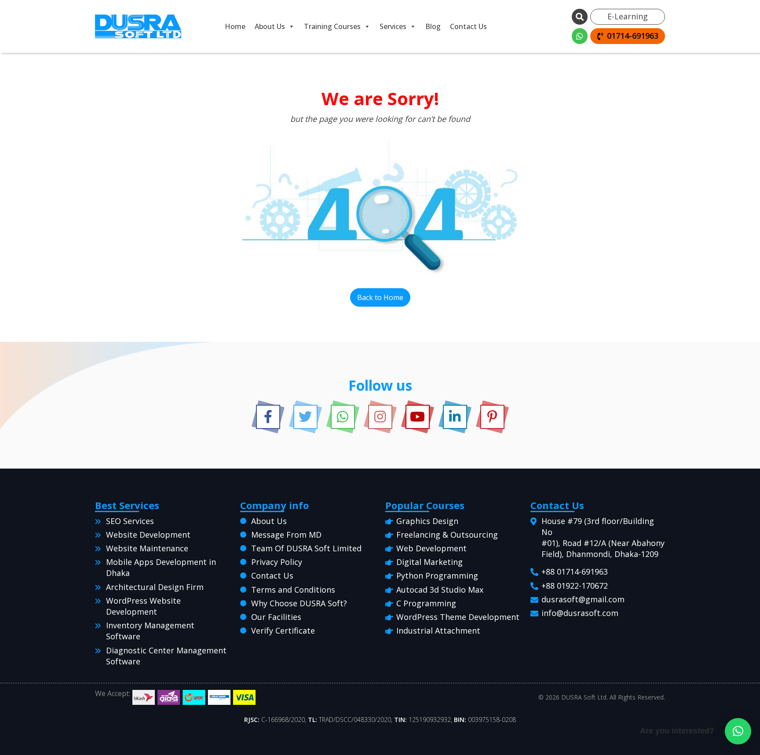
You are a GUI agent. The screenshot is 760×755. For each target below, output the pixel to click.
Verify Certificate (283, 630)
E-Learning (627, 16)
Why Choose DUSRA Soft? (299, 603)
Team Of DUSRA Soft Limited (306, 548)
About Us (270, 26)
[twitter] (305, 417)
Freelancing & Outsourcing (447, 534)
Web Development (431, 548)
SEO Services (130, 521)
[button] (738, 731)
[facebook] (268, 417)
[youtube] (418, 417)
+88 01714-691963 (574, 571)
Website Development (148, 534)
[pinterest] (492, 417)
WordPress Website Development (143, 606)
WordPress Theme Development (457, 617)
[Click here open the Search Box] (580, 17)
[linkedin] (455, 417)
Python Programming (437, 575)
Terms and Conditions (293, 589)
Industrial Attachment (438, 630)
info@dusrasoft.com (579, 613)
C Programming (426, 603)
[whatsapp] (343, 417)
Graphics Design (427, 521)
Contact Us (468, 26)
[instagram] (380, 417)
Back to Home (380, 297)
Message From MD (286, 534)
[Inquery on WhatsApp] (580, 36)
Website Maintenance (147, 548)
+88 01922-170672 (574, 585)
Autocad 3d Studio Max (439, 589)
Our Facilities (276, 617)
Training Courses (332, 26)
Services (393, 26)
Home (235, 26)
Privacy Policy (276, 562)
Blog (433, 26)
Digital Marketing (429, 562)
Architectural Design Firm (155, 587)
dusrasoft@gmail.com (583, 599)
